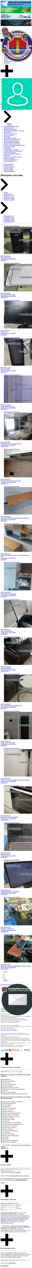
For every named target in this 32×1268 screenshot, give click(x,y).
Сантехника (7, 148)
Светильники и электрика (11, 149)
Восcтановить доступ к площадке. (19, 1175)
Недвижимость (7, 1079)
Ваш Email (3, 1071)
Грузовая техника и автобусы (11, 1087)
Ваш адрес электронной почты (9, 1203)
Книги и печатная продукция (12, 139)
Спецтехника (6, 1082)
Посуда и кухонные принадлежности (14, 145)
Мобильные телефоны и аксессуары (14, 130)
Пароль (3, 1170)
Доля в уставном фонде (9, 1092)
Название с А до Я (9, 195)
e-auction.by (16, 1025)
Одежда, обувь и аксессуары (12, 143)
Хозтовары (7, 155)
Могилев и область (9, 171)
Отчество (18, 1208)
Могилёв (15, 1030)
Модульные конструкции (11, 141)
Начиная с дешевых (9, 198)
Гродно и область (9, 170)
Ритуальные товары (9, 146)
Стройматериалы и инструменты (13, 151)
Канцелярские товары (10, 138)
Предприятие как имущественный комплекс (15, 1093)
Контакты (6, 63)
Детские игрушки (9, 135)
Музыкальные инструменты (12, 142)
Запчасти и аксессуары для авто (13, 156)
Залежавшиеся (8, 194)
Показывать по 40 (9, 217)
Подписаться (4, 1148)
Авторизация (12, 1263)
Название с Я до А (9, 197)
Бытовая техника (8, 127)
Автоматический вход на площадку (11, 1172)
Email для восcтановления (8, 1260)
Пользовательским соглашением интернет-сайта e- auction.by (15, 1226)
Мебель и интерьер (9, 158)
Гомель (9, 123)
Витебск (4, 1030)
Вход (2, 1182)
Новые (6, 192)
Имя (17, 1206)
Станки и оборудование (10, 159)
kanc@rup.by (28, 1016)
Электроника (7, 132)
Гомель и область (9, 168)
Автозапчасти (6, 1132)
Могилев (9, 125)
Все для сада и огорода (10, 133)
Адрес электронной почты (8, 1168)
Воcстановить (4, 1265)
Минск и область (8, 164)
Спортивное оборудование (11, 126)
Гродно (11, 1030)
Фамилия (18, 1205)
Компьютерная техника (10, 129)
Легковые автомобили (9, 1081)
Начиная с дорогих (9, 199)
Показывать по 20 (9, 216)
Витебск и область (9, 167)
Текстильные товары (10, 152)
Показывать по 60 (9, 218)
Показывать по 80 (9, 220)
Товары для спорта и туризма (12, 154)
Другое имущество (9, 161)
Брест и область (8, 165)
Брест (2, 1030)
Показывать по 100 (9, 221)
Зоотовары (7, 136)
